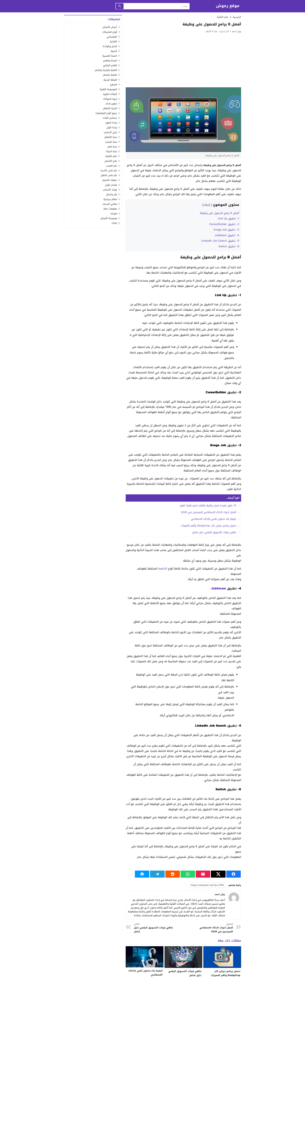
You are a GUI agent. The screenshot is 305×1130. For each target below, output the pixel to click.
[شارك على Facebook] (233, 874)
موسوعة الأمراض (108, 218)
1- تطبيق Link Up (228, 218)
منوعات (113, 213)
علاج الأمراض (110, 161)
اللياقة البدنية (110, 80)
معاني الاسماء (110, 204)
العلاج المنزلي (110, 65)
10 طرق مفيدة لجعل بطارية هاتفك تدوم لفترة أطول (208, 505)
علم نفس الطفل (109, 175)
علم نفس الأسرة (108, 170)
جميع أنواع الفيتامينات (106, 113)
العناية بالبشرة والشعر (106, 70)
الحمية (114, 51)
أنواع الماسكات (109, 32)
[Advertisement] (183, 60)
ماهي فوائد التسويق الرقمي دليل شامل (214, 532)
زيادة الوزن (111, 127)
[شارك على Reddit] (172, 874)
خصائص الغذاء (110, 118)
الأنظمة (162, 568)
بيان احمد (236, 31)
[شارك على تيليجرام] (157, 874)
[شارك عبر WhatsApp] (187, 874)
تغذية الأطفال (110, 108)
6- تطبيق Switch (229, 246)
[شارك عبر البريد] (203, 874)
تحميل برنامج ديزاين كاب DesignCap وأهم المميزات (208, 525)
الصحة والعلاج (110, 61)
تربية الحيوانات (110, 99)
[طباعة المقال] (142, 874)
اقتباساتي (112, 37)
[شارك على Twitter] (218, 874)
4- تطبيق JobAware (227, 235)
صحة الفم (112, 146)
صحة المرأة (111, 151)
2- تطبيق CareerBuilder (224, 224)
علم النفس (111, 166)
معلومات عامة (110, 209)
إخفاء (207, 205)
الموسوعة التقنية (108, 89)
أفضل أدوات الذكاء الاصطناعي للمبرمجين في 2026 (208, 512)
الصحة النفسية (109, 56)
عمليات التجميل (109, 180)
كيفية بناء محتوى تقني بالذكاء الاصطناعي (213, 519)
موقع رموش (228, 5)
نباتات (114, 223)
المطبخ (113, 84)
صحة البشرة (111, 142)
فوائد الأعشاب (110, 189)
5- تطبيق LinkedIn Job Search (220, 240)
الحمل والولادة (110, 46)
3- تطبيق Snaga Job (226, 229)
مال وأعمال (111, 194)
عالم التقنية (222, 17)
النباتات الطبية (110, 94)
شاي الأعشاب (110, 132)
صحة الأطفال (110, 137)
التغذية (113, 41)
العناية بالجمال (110, 75)
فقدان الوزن (111, 185)
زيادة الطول (111, 123)
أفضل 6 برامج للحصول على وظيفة (219, 213)
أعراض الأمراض (109, 27)
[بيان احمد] (234, 897)
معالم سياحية (110, 199)
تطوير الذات (111, 103)
